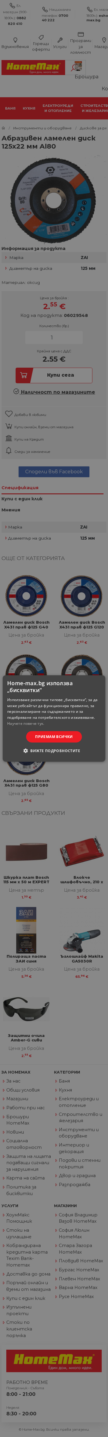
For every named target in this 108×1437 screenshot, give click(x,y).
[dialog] (54, 718)
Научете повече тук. (25, 723)
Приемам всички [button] (54, 736)
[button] (54, 750)
